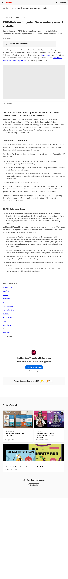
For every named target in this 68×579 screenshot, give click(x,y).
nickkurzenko (7, 317)
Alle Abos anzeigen (34, 371)
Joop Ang (6, 291)
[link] (5, 8)
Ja (44, 381)
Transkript (9, 103)
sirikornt (5, 295)
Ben (4, 302)
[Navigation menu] (2, 2)
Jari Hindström (7, 287)
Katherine (6, 314)
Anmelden (63, 2)
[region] (18, 426)
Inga (4, 321)
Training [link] (5, 8)
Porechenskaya (8, 306)
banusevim (6, 299)
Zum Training (34, 485)
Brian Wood (6, 333)
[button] (56, 2)
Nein (50, 381)
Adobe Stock (46, 55)
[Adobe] (9, 2)
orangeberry (7, 325)
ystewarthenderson (9, 310)
